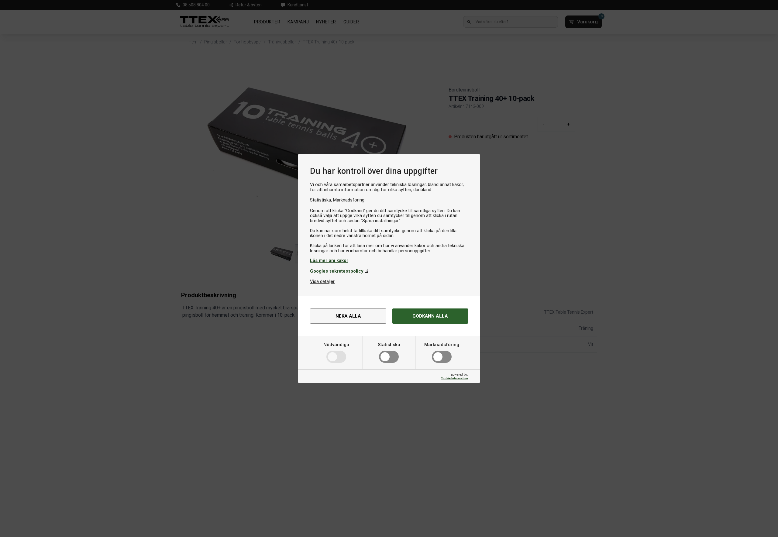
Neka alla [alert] (348, 316)
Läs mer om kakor (329, 260)
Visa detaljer (322, 281)
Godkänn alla (430, 316)
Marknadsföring (441, 344)
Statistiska (389, 344)
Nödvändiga (336, 344)
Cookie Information (454, 378)
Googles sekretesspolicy (336, 271)
